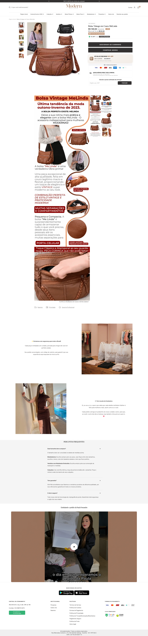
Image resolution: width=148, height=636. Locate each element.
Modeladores (90, 14)
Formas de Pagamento (76, 610)
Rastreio (40, 307)
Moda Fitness (68, 14)
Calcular (125, 83)
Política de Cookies (75, 607)
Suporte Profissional (68, 307)
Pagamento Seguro (75, 618)
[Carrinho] (138, 7)
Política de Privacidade (76, 613)
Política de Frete (74, 621)
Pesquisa (53, 605)
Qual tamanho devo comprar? (56, 448)
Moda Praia (79, 14)
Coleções (49, 14)
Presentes (101, 14)
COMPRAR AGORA (110, 50)
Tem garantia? (51, 480)
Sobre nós (111, 14)
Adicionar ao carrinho (110, 44)
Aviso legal (73, 624)
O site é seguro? (52, 493)
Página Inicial (24, 14)
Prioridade (52, 307)
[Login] (134, 7)
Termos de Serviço (75, 605)
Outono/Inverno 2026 (36, 14)
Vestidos (58, 14)
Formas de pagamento (97, 33)
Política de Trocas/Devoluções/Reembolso (82, 616)
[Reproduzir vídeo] (74, 546)
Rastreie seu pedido (122, 14)
